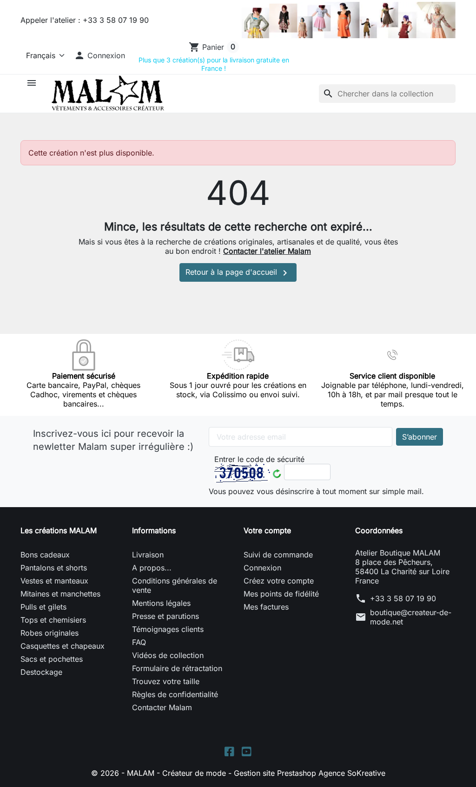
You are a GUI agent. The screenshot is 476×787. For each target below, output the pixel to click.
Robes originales (49, 633)
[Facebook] (229, 750)
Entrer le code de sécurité (259, 459)
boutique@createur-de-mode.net (410, 617)
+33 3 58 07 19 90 (403, 598)
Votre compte (267, 530)
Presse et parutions (165, 616)
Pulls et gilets (43, 606)
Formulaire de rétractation (177, 668)
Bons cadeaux (45, 554)
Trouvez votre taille (165, 681)
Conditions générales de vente (174, 585)
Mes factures (266, 606)
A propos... (152, 567)
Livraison (148, 554)
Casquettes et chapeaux (62, 646)
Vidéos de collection (168, 655)
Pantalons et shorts (53, 567)
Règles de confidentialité (175, 694)
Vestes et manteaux (54, 580)
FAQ (139, 642)
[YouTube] (246, 750)
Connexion (262, 567)
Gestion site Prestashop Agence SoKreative (309, 773)
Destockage (41, 672)
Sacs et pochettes (51, 659)
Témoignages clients (168, 629)
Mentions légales (161, 603)
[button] (99, 55)
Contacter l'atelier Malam (267, 251)
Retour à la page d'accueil (238, 272)
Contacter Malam (162, 707)
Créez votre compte (279, 580)
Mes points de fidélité (281, 593)
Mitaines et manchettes (60, 593)
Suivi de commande (278, 554)
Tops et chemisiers (53, 619)
